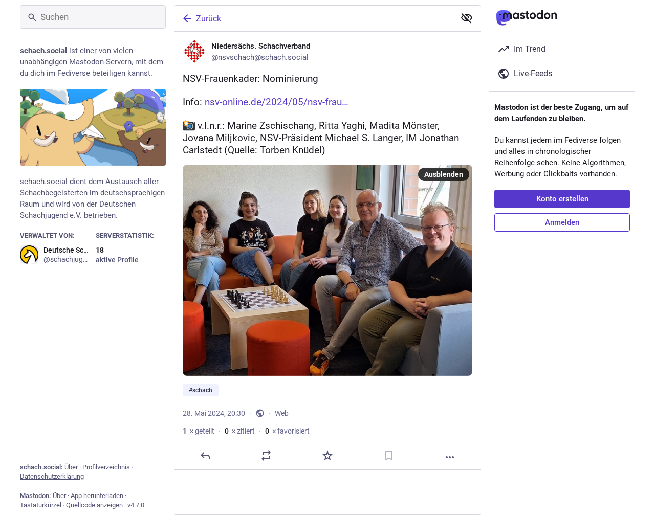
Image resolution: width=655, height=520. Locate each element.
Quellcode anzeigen (94, 505)
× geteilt (198, 431)
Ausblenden (443, 174)
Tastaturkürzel (40, 505)
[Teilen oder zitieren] (266, 455)
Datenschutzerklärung (52, 476)
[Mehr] (450, 457)
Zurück (208, 19)
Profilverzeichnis (106, 467)
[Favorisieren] (327, 455)
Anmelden (562, 222)
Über (71, 467)
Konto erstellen (562, 199)
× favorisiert (287, 431)
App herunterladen (97, 496)
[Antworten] (205, 455)
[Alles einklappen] (467, 18)
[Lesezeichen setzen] (389, 455)
